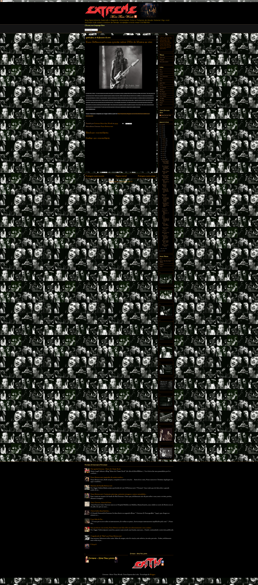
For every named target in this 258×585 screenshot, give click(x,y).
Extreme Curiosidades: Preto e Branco (165, 224)
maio (163, 153)
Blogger (152, 574)
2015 (162, 137)
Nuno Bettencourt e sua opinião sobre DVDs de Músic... (165, 168)
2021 (162, 125)
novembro (164, 141)
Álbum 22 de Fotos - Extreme (165, 233)
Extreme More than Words (166, 115)
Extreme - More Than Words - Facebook (165, 262)
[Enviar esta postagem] (123, 123)
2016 (162, 135)
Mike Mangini (162, 92)
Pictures (161, 103)
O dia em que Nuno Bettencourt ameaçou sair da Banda (165, 204)
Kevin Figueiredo (163, 87)
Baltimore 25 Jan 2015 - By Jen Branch (165, 242)
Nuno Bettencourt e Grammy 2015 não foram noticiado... (165, 199)
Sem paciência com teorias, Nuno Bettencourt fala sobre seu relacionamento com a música (121, 528)
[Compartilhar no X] (128, 123)
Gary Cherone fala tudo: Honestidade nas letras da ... (165, 181)
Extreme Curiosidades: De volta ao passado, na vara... (165, 219)
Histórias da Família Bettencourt (101, 486)
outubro (163, 143)
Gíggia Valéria (162, 83)
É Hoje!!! (94, 544)
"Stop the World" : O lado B (165, 228)
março (163, 157)
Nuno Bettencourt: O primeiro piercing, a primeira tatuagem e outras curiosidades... (119, 494)
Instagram (161, 264)
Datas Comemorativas (164, 76)
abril (163, 155)
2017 (162, 133)
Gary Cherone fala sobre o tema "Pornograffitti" (165, 177)
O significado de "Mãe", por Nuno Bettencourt (106, 536)
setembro (164, 145)
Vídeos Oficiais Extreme (164, 62)
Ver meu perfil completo (164, 117)
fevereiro (164, 159)
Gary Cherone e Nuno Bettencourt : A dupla (165, 212)
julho (163, 149)
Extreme (161, 78)
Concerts (161, 74)
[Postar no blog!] (127, 123)
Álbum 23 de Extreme (164, 195)
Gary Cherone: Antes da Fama (101, 502)
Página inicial (121, 176)
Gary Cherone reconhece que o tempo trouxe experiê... (165, 237)
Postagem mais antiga (146, 176)
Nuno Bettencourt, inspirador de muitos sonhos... (107, 477)
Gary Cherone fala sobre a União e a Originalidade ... (165, 162)
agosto (163, 147)
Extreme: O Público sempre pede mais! (165, 172)
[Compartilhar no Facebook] (130, 123)
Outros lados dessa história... (100, 511)
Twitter (161, 266)
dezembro (164, 139)
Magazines (162, 89)
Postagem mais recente (95, 176)
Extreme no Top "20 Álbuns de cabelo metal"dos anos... (165, 190)
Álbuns (161, 70)
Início (161, 259)
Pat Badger (162, 98)
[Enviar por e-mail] (126, 123)
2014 (162, 251)
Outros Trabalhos (163, 96)
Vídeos (161, 105)
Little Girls (164, 231)
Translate (99, 32)
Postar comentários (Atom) (123, 181)
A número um (164, 209)
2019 (162, 129)
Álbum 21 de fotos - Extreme (165, 245)
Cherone (161, 72)
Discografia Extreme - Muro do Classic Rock (106, 469)
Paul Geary (162, 100)
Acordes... (163, 216)
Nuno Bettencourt (107, 126)
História (161, 85)
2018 (162, 131)
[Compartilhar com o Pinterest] (131, 123)
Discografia (162, 59)
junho (163, 151)
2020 (162, 127)
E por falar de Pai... (97, 519)
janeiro (163, 248)
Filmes (161, 81)
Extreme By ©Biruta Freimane (164, 186)
